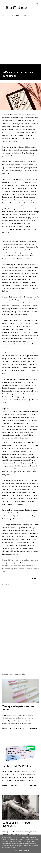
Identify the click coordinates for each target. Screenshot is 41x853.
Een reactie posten (16, 728)
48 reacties (13, 785)
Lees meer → (34, 728)
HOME (4, 15)
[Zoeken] (32, 3)
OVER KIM (15, 15)
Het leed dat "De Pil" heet (17, 766)
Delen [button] (34, 579)
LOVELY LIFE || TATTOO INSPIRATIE (16, 824)
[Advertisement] (20, 39)
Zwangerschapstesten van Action (18, 708)
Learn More (17, 851)
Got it (26, 851)
